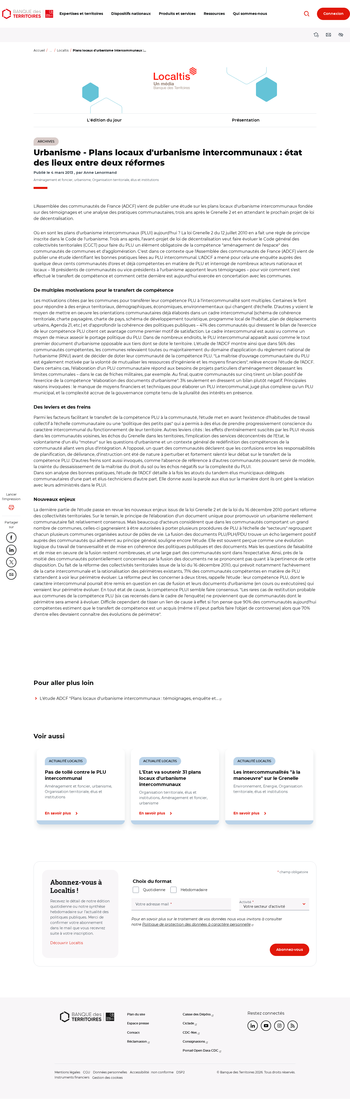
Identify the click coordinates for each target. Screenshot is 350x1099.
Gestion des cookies (107, 1078)
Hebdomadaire (194, 890)
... (51, 50)
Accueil (39, 50)
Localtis (63, 50)
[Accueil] (27, 14)
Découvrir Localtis (66, 943)
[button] (81, 14)
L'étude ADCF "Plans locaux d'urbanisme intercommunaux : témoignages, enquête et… (129, 698)
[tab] (51, 842)
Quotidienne (154, 890)
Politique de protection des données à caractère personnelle (196, 924)
